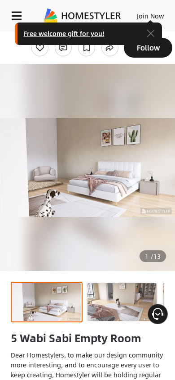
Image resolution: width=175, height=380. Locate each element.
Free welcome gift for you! (64, 33)
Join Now (150, 16)
